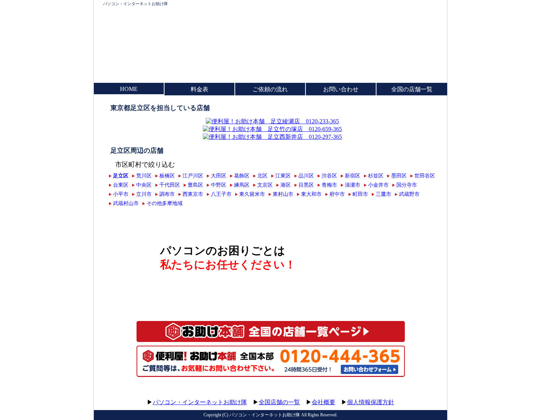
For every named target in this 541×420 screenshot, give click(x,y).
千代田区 (169, 185)
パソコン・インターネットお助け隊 (135, 3)
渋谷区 (329, 176)
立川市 (144, 194)
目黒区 (306, 185)
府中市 (337, 194)
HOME (129, 89)
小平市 (120, 194)
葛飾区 (242, 176)
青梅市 (329, 185)
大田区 (218, 176)
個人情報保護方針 (370, 402)
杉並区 (375, 176)
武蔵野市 (409, 194)
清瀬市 (352, 185)
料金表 (199, 89)
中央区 (144, 185)
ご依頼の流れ (270, 89)
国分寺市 (406, 185)
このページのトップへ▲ (412, 395)
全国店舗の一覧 (279, 402)
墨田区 (399, 176)
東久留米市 (252, 194)
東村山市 (283, 194)
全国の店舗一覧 (411, 89)
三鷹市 (383, 194)
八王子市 (221, 194)
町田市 (360, 194)
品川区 (306, 176)
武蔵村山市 (126, 203)
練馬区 (242, 185)
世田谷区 (424, 176)
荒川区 (144, 176)
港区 (285, 185)
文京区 (265, 185)
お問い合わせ (340, 89)
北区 (262, 176)
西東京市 (193, 194)
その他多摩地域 (164, 203)
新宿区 (352, 176)
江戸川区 (193, 176)
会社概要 (323, 402)
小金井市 (378, 185)
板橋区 (167, 176)
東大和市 (311, 194)
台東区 (120, 185)
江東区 (283, 176)
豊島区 (195, 185)
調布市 (167, 194)
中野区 (218, 185)
